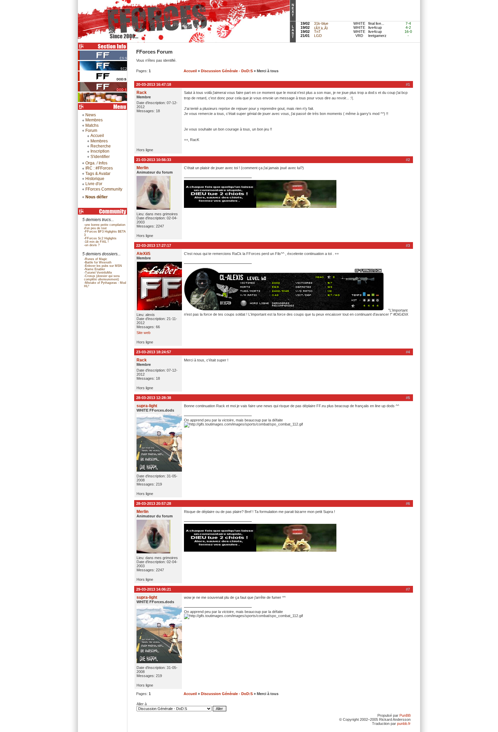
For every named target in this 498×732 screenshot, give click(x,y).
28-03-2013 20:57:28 (153, 503)
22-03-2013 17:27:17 (153, 245)
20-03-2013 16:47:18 (153, 84)
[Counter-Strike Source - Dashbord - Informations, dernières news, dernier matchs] (103, 60)
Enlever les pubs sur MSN (103, 266)
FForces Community (103, 189)
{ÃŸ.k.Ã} (321, 28)
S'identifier (100, 156)
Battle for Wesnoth (98, 262)
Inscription (99, 151)
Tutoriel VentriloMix (98, 272)
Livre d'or (93, 183)
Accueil (97, 135)
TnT (317, 31)
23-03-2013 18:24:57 (153, 352)
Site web (143, 333)
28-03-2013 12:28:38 (153, 398)
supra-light (147, 405)
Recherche (100, 146)
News (90, 115)
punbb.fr (404, 723)
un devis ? (92, 245)
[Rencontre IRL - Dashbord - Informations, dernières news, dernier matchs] (103, 102)
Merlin (142, 167)
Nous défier (96, 197)
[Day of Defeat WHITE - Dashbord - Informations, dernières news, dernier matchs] (103, 81)
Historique (94, 178)
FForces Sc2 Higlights (101, 238)
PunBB (405, 715)
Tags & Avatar (97, 173)
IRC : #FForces (99, 168)
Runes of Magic (96, 259)
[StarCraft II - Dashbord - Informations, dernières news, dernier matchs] (103, 70)
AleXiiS (143, 253)
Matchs (92, 125)
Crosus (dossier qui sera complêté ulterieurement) (102, 277)
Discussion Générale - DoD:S (227, 71)
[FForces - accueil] (184, 41)
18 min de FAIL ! (97, 241)
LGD (318, 36)
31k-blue (321, 23)
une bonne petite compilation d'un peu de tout (104, 226)
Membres (94, 120)
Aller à (142, 704)
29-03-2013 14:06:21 (153, 589)
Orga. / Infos (96, 163)
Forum (91, 130)
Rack (142, 92)
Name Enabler (95, 269)
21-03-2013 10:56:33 (153, 160)
